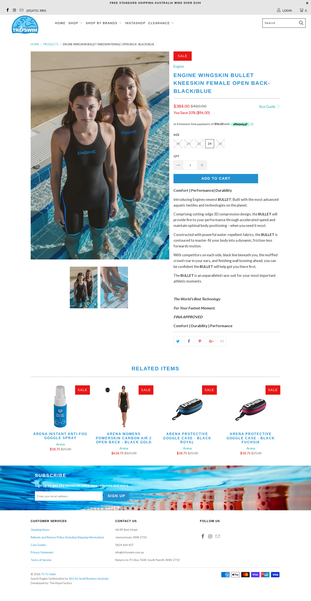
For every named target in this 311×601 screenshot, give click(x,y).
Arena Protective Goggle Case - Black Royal (187, 406)
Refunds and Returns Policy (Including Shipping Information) (67, 537)
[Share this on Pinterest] (200, 341)
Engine (178, 66)
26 (220, 143)
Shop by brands (102, 23)
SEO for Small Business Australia (89, 578)
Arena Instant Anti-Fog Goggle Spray (60, 406)
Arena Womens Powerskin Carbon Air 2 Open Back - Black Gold (123, 406)
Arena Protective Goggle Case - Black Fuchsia (250, 406)
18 (178, 143)
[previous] (38, 155)
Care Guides (38, 545)
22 (199, 143)
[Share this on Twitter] (178, 341)
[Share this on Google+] (211, 341)
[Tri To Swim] (25, 25)
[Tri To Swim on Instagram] (14, 10)
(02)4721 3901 (36, 10)
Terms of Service (41, 560)
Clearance (159, 23)
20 (188, 143)
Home (60, 23)
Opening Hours (40, 529)
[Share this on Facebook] (189, 341)
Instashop (135, 23)
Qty (176, 156)
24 (209, 143)
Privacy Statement (42, 552)
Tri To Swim (48, 574)
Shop (73, 23)
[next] (161, 155)
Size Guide (267, 106)
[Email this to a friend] (222, 341)
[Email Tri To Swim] (21, 10)
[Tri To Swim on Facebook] (7, 10)
